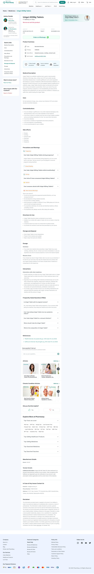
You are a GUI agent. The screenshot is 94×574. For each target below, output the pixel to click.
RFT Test (26, 431)
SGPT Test (49, 427)
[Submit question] (58, 354)
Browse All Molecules (32, 547)
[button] (49, 2)
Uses (5, 47)
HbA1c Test (35, 427)
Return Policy (54, 556)
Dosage (6, 66)
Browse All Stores (31, 551)
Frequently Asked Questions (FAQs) (8, 72)
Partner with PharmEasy (8, 549)
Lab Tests (47, 6)
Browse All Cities (31, 549)
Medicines (11, 11)
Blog (4, 546)
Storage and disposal (9, 63)
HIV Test (43, 429)
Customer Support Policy (57, 553)
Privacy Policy (54, 544)
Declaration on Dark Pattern (58, 551)
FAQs (28, 554)
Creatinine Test (33, 431)
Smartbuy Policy (55, 558)
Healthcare (38, 6)
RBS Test (56, 427)
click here (39, 525)
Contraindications (8, 50)
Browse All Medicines (32, 544)
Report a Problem (8, 93)
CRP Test (32, 424)
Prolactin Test (27, 427)
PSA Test (48, 429)
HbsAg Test (38, 424)
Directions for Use (8, 60)
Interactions (7, 69)
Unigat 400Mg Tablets (24, 11)
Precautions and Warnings (8, 57)
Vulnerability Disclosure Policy (58, 546)
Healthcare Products (8, 557)
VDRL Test (54, 429)
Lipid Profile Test (29, 429)
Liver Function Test (47, 424)
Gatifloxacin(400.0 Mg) (40, 56)
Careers (5, 544)
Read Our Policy (7, 82)
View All (55, 361)
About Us (5, 542)
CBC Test (37, 429)
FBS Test (26, 424)
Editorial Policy (54, 542)
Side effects (7, 53)
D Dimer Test (42, 427)
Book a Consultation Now (71, 20)
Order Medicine (6, 555)
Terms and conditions (56, 549)
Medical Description (9, 45)
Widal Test (41, 431)
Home (5, 11)
